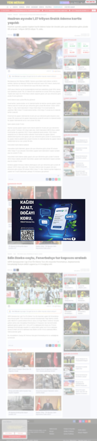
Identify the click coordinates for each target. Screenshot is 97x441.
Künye (51, 431)
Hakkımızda (53, 429)
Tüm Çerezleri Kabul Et (14, 436)
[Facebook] (74, 421)
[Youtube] (86, 421)
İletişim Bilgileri (83, 432)
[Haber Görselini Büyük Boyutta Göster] (34, 53)
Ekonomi (34, 7)
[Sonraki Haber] (95, 10)
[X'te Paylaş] (17, 35)
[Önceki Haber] (93, 10)
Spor (28, 7)
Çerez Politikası (69, 434)
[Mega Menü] (7, 7)
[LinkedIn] (83, 421)
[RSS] (89, 421)
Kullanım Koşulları (69, 429)
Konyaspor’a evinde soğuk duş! (56, 10)
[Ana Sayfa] (10, 7)
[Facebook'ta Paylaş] (14, 35)
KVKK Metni (82, 430)
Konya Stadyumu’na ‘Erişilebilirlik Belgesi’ (26, 10)
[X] (77, 421)
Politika (48, 7)
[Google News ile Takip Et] (56, 71)
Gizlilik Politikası (69, 431)
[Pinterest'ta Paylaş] (56, 179)
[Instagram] (80, 421)
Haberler (10, 14)
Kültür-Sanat (70, 7)
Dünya (41, 7)
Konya (15, 7)
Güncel (22, 7)
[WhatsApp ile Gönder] (59, 179)
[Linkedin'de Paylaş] (53, 179)
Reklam (51, 434)
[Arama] (89, 7)
